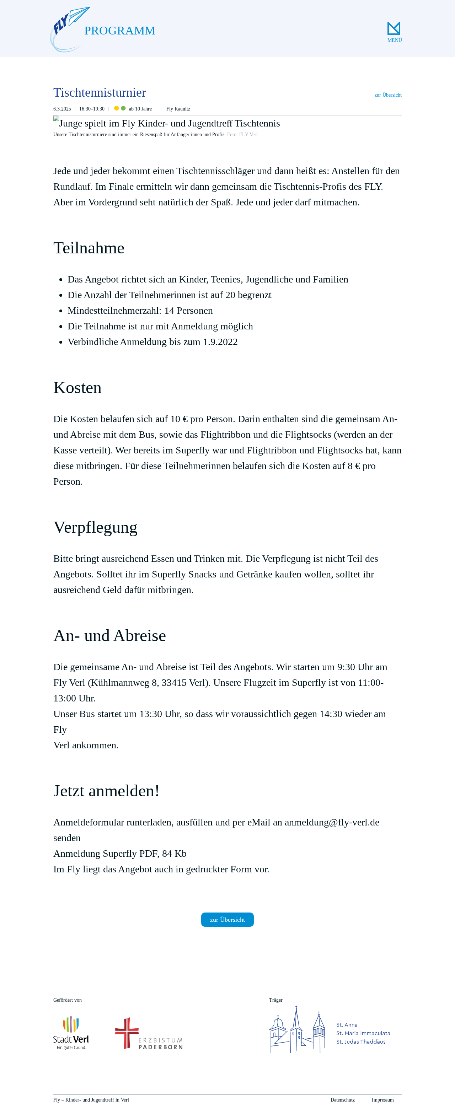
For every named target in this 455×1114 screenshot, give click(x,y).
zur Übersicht (388, 95)
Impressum (383, 1100)
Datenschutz (343, 1100)
